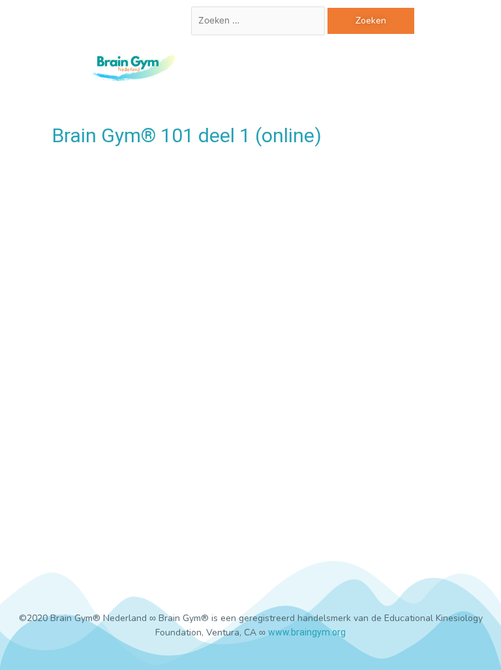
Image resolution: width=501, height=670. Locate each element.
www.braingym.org (307, 632)
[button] (303, 65)
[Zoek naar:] (259, 20)
